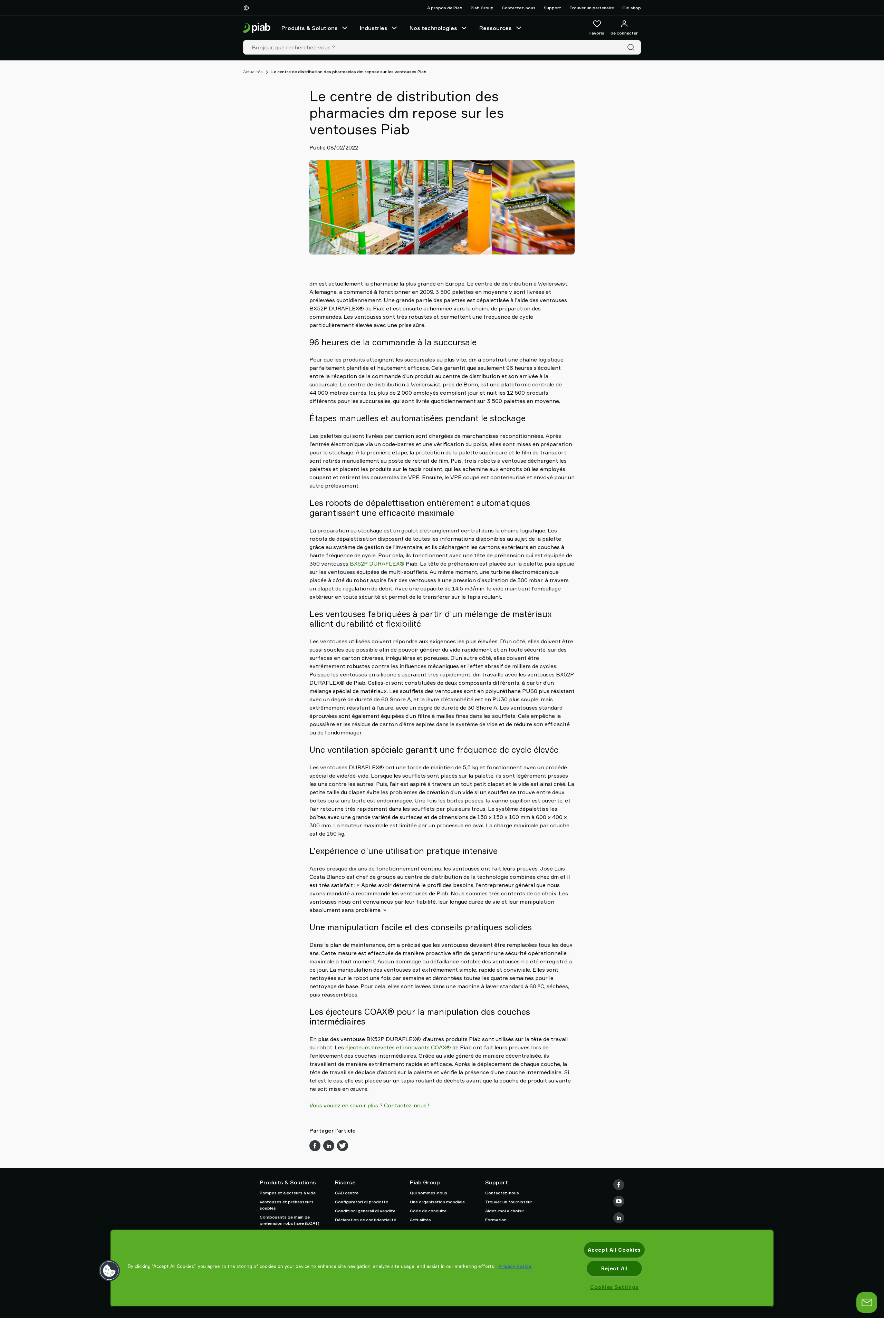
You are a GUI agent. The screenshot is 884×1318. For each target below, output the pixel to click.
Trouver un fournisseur (508, 1201)
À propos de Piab (444, 7)
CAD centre (346, 1192)
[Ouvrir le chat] (866, 1302)
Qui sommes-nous (428, 1192)
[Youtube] (618, 1201)
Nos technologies (433, 28)
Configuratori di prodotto (361, 1201)
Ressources (495, 28)
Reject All (614, 1268)
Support (552, 7)
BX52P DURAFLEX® (377, 563)
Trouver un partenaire (591, 7)
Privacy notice (514, 1266)
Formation (496, 1219)
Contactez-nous (519, 7)
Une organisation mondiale (437, 1201)
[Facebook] (618, 1184)
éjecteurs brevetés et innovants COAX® (398, 1047)
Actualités (252, 71)
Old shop (631, 7)
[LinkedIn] (618, 1217)
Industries (373, 28)
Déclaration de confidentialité (365, 1219)
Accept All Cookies (614, 1250)
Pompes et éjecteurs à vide (288, 1192)
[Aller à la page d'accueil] (256, 28)
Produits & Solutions (309, 28)
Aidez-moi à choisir (504, 1210)
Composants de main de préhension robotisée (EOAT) (289, 1220)
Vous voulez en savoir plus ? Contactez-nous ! (369, 1105)
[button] (109, 1271)
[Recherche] (632, 47)
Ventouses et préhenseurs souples (287, 1205)
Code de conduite (428, 1210)
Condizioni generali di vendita (365, 1210)
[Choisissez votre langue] (247, 8)
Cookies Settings (614, 1287)
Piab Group (482, 7)
